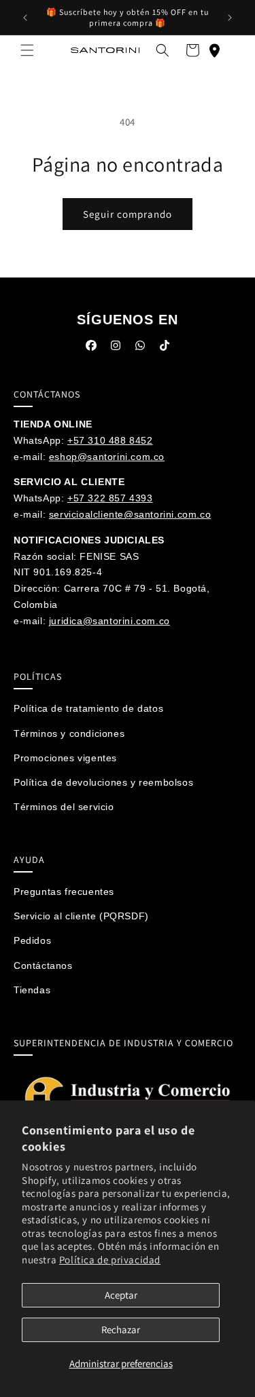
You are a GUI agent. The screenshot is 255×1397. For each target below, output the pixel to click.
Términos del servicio (64, 806)
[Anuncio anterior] (25, 18)
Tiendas (32, 989)
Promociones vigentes (65, 757)
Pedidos (32, 940)
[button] (27, 50)
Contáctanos (43, 965)
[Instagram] (115, 348)
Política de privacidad (109, 1259)
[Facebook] (91, 348)
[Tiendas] (214, 50)
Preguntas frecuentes (64, 891)
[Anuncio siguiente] (230, 18)
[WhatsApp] (140, 348)
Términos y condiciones (69, 733)
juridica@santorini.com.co (109, 620)
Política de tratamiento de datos (88, 708)
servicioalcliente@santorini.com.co (130, 514)
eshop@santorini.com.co (107, 456)
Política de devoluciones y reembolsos (103, 782)
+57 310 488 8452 (110, 440)
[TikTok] (164, 348)
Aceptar (121, 1294)
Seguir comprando (127, 214)
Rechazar (120, 1329)
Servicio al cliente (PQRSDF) (81, 916)
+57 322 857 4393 (110, 498)
